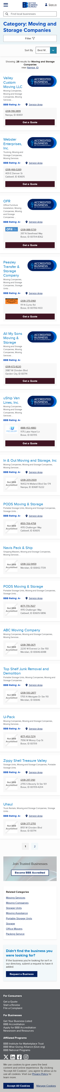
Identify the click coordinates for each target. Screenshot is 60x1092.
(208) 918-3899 (13, 111)
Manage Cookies (46, 1085)
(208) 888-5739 (28, 229)
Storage (10, 923)
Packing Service (15, 934)
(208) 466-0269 (13, 169)
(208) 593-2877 (28, 692)
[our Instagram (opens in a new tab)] (26, 1059)
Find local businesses (23, 14)
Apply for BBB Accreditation (19, 1027)
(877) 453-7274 (28, 736)
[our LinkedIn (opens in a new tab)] (12, 1059)
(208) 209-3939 (28, 480)
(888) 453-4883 (28, 427)
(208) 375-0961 (28, 300)
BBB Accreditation (14, 1024)
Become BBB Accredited (30, 873)
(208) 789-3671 (28, 644)
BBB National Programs (16, 1050)
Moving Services (15, 898)
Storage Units (14, 908)
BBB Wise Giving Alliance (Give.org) (24, 1047)
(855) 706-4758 (28, 523)
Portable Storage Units (19, 918)
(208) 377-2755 (28, 823)
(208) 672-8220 (13, 366)
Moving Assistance (17, 913)
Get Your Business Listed (17, 1021)
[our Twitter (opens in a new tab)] (6, 1059)
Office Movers (14, 929)
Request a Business (22, 974)
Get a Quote (30, 122)
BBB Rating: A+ (12, 360)
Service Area (35, 104)
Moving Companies (17, 903)
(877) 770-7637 (27, 606)
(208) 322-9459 (28, 564)
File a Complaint (12, 1008)
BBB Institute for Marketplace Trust (23, 1044)
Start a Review (11, 1005)
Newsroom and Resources (18, 1031)
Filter (28, 38)
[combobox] (46, 50)
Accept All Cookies (18, 1086)
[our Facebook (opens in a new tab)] (19, 1059)
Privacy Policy (40, 1074)
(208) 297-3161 (27, 780)
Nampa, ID (33, 67)
